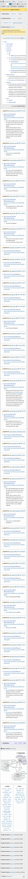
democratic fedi (12, 102)
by (13, 111)
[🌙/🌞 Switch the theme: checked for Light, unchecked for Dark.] (11, 4)
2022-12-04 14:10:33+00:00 (10, 163)
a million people (5, 792)
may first (10, 814)
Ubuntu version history (17, 22)
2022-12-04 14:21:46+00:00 (10, 216)
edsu (15, 55)
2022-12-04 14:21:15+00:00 (10, 636)
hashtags (8, 807)
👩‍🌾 (10, 111)
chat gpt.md (14, 368)
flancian (18, 250)
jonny (7, 98)
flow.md (13, 213)
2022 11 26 (4, 788)
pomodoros (5, 819)
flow (4, 806)
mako (15, 84)
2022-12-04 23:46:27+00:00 (10, 414)
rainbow (3, 821)
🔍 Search (3, 6)
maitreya (5, 814)
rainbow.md (14, 575)
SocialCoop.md (15, 160)
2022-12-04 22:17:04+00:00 (10, 434)
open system (8, 816)
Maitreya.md (14, 228)
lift (20, 76)
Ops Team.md (14, 645)
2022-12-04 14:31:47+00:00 (10, 184)
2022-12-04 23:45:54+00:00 (10, 372)
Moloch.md (14, 111)
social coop (9, 50)
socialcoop (4, 824)
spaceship (19, 802)
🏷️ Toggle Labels (20, 753)
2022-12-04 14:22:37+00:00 (10, 605)
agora (5, 41)
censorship (5, 799)
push (8, 74)
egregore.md (14, 455)
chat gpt (9, 799)
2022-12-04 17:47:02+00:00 (10, 262)
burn (10, 797)
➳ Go (8, 6)
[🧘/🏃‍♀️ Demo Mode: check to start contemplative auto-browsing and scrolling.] (14, 4)
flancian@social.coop (9, 115)
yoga (10, 830)
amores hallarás (7, 795)
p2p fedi (10, 100)
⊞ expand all (21, 6)
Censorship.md (15, 443)
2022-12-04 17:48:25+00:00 (10, 114)
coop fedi (9, 800)
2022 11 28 (9, 788)
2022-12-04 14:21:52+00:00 (10, 321)
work (8, 828)
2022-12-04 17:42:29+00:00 (10, 146)
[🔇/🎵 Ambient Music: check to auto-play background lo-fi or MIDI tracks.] (18, 4)
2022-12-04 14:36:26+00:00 (10, 590)
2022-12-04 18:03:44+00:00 (10, 250)
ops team (6, 817)
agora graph (9, 46)
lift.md (13, 551)
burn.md (13, 180)
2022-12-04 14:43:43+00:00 (10, 199)
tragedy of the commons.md (18, 539)
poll (9, 817)
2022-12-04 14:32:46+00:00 (10, 621)
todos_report (9, 824)
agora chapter (9, 44)
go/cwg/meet (14, 59)
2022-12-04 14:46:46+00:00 (10, 566)
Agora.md (13, 143)
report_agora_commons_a (7, 823)
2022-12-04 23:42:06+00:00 (10, 383)
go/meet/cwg (14, 70)
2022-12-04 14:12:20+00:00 (10, 683)
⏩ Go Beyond (14, 6)
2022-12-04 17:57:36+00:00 (10, 232)
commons (8, 48)
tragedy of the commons (7, 826)
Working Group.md (16, 656)
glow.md (13, 294)
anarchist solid (5, 797)
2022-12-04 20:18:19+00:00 (10, 360)
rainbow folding (9, 821)
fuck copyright (8, 806)
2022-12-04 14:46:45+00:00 (10, 554)
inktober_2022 (7, 809)
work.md (13, 668)
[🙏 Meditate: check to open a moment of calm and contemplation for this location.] (22, 4)
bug (25, 58)
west (5, 828)
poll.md (13, 196)
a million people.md (16, 467)
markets (22, 80)
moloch (4, 816)
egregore (9, 804)
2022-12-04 (9, 876)
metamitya (19, 434)
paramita (8, 82)
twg (9, 53)
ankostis (19, 360)
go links (12, 58)
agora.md (13, 528)
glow (5, 807)
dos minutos (4, 804)
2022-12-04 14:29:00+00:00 (10, 297)
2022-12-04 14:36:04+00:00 (10, 309)
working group (5, 830)
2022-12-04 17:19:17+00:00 (10, 274)
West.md (13, 357)
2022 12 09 (7, 790)
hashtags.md (14, 271)
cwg (9, 51)
